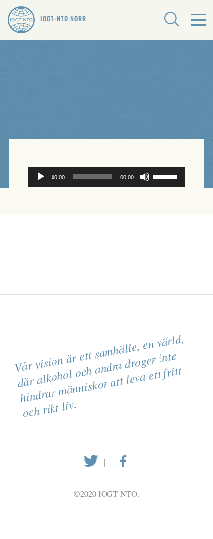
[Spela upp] (41, 177)
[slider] (166, 176)
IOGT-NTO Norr (63, 18)
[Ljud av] (145, 177)
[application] (106, 177)
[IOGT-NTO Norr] (21, 19)
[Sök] (171, 20)
